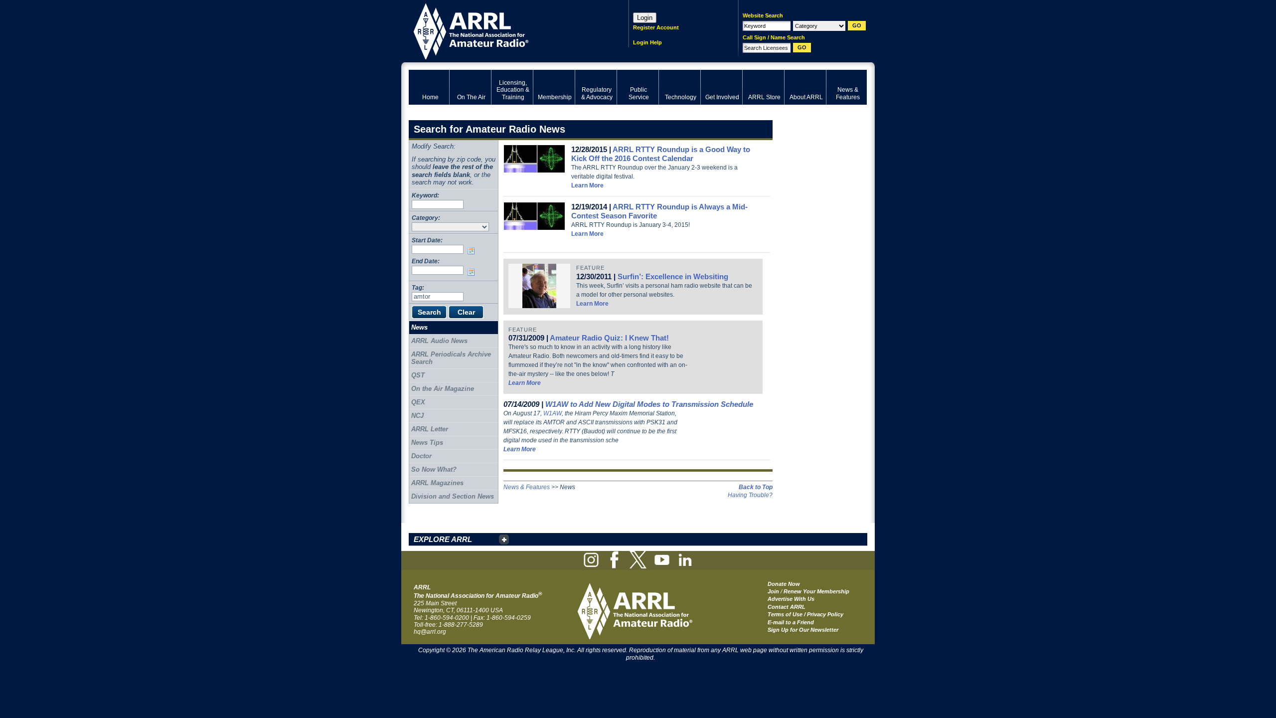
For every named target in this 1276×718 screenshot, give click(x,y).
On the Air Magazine (442, 388)
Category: (426, 217)
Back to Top (756, 487)
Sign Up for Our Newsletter (803, 630)
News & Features (526, 487)
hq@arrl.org (430, 631)
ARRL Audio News (439, 341)
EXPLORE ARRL (443, 539)
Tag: (418, 287)
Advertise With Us (791, 599)
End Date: (426, 261)
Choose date (473, 250)
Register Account (656, 27)
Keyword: (425, 195)
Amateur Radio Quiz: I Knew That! (609, 338)
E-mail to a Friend (791, 622)
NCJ (417, 415)
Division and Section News (452, 496)
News (419, 327)
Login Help (647, 42)
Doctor (421, 456)
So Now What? (434, 469)
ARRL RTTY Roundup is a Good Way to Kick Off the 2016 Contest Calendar (660, 154)
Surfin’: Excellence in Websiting (673, 276)
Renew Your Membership (816, 591)
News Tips (427, 442)
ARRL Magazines (437, 483)
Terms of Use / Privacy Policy (805, 614)
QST (418, 375)
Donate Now (784, 584)
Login (644, 17)
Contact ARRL (786, 607)
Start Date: (427, 240)
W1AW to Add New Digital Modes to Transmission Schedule (649, 404)
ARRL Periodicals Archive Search (451, 358)
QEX (418, 402)
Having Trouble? (750, 495)
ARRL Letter (429, 429)
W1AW (552, 413)
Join (773, 591)
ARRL (506, 30)
